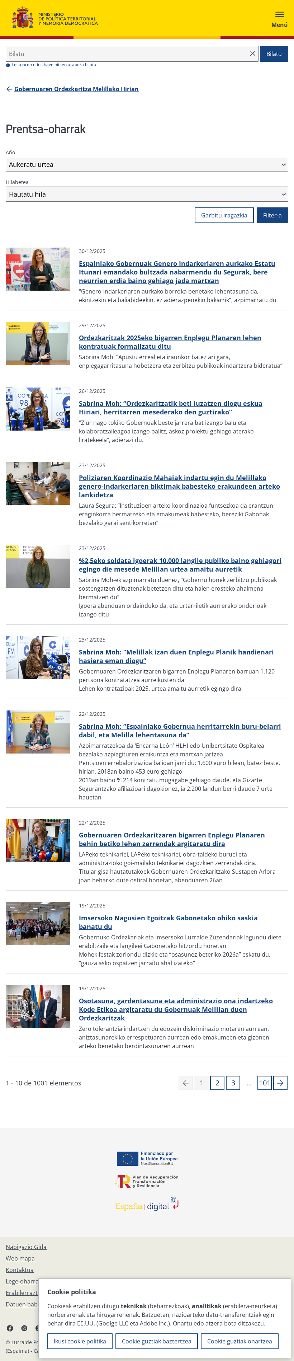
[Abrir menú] (279, 18)
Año (10, 152)
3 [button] (233, 1083)
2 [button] (217, 1083)
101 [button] (265, 1083)
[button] (280, 1083)
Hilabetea (17, 182)
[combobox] (147, 164)
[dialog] (164, 1318)
